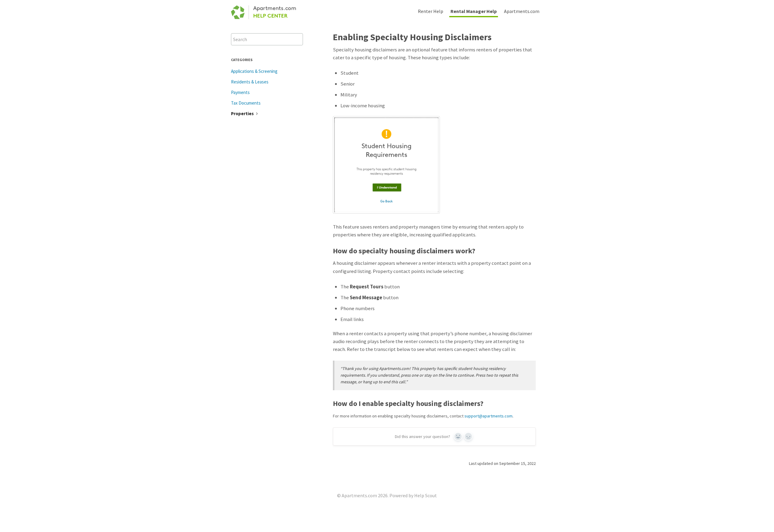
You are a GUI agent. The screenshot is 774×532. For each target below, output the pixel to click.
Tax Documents (246, 103)
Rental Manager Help (473, 11)
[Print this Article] (540, 36)
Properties (243, 113)
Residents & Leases (249, 82)
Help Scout (425, 495)
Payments (240, 92)
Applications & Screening (254, 71)
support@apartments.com (488, 416)
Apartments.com (521, 11)
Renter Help (430, 11)
